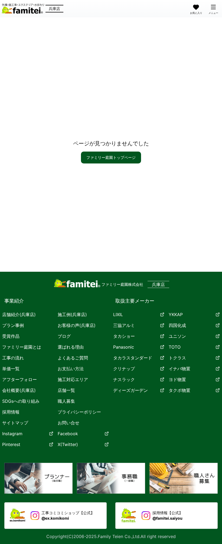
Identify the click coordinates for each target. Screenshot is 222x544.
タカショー (124, 336)
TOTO (175, 347)
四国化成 (177, 325)
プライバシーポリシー (79, 412)
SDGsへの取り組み (21, 401)
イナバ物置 (179, 368)
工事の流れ (13, 358)
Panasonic (123, 347)
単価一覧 (10, 368)
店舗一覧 (66, 390)
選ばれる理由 (71, 347)
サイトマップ (15, 422)
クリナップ (124, 368)
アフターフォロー (19, 379)
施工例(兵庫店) (72, 314)
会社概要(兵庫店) (19, 390)
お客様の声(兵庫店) (77, 325)
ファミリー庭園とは (21, 347)
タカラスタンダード (132, 358)
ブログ (64, 336)
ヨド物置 (177, 379)
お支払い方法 (71, 368)
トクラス (177, 358)
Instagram (12, 433)
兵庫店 (54, 8)
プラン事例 (13, 325)
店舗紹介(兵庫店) (19, 314)
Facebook (68, 433)
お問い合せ (68, 422)
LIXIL (118, 314)
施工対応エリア (73, 379)
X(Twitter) (68, 444)
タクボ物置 (179, 390)
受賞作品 (10, 336)
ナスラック (124, 379)
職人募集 (66, 401)
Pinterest (11, 444)
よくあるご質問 (73, 358)
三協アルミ (124, 325)
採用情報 (10, 412)
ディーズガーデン (130, 390)
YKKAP (176, 314)
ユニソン (177, 336)
